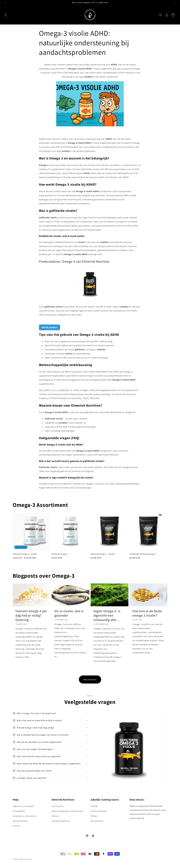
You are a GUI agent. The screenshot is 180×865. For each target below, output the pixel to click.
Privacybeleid (19, 811)
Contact (16, 826)
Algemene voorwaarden (23, 806)
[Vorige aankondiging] (5, 2)
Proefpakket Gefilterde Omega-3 (143, 554)
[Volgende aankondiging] (174, 2)
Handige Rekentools (61, 821)
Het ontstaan (58, 806)
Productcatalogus (99, 811)
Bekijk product (49, 327)
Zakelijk (94, 806)
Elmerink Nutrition (25, 859)
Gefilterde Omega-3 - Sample (103, 554)
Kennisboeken (97, 821)
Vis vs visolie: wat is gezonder (68, 613)
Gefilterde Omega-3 (60, 554)
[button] (6, 15)
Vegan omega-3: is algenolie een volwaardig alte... (106, 615)
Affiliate (94, 816)
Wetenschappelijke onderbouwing (67, 811)
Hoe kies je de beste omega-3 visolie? (147, 613)
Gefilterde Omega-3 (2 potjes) (25, 554)
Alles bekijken (90, 679)
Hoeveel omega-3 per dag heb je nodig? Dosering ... (31, 615)
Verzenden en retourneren (25, 816)
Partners (55, 816)
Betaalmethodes (20, 821)
